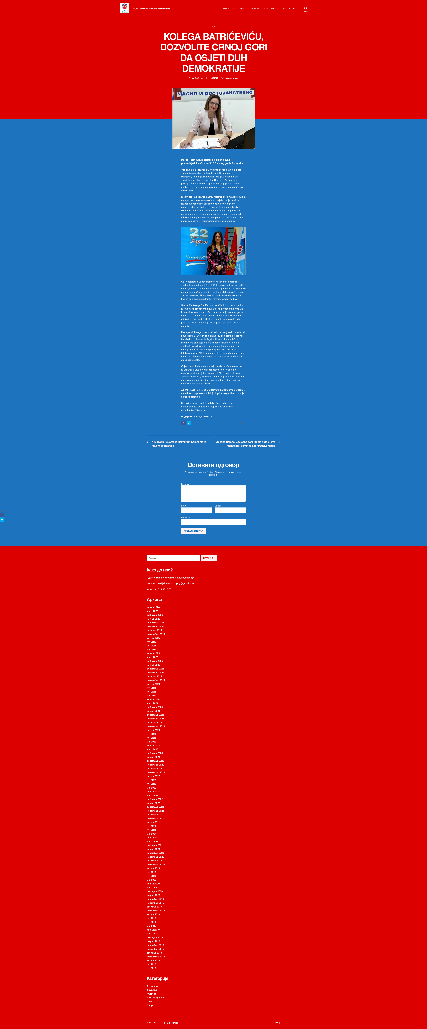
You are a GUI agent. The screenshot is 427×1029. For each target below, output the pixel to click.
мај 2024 (151, 695)
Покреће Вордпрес (169, 1022)
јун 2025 (151, 645)
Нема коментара (231, 78)
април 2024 (153, 699)
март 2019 (152, 933)
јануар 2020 (153, 895)
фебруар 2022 (155, 799)
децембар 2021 (155, 806)
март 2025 (152, 657)
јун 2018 (151, 968)
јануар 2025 (153, 664)
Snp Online (199, 78)
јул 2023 (151, 733)
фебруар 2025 (155, 660)
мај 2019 (151, 925)
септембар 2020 (156, 864)
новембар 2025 (155, 626)
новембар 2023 (155, 718)
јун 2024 (151, 691)
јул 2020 (151, 872)
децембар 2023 (155, 714)
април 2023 (153, 745)
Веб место (185, 517)
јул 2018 (151, 964)
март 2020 (152, 887)
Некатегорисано (156, 997)
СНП (235, 8)
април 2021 (153, 837)
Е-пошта (219, 506)
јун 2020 (151, 875)
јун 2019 (151, 922)
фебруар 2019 (155, 937)
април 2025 (153, 653)
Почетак (226, 8)
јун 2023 (151, 737)
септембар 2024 (156, 680)
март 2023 (152, 749)
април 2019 (153, 929)
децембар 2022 (155, 760)
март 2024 (152, 703)
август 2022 (153, 776)
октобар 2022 (154, 768)
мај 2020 (151, 879)
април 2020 (153, 883)
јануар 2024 (153, 710)
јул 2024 (151, 687)
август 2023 (153, 730)
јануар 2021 (153, 849)
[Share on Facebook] (183, 423)
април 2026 (153, 607)
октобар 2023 (154, 722)
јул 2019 (151, 918)
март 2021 (152, 841)
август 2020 (153, 868)
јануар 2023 (153, 757)
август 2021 (153, 822)
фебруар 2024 (155, 707)
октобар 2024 (154, 676)
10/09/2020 (213, 78)
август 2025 (153, 637)
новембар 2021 (155, 810)
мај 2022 (151, 787)
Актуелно (244, 8)
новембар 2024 (155, 672)
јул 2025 (151, 641)
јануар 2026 (153, 618)
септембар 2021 (156, 818)
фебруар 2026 (155, 614)
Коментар (185, 484)
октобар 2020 (154, 860)
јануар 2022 (153, 803)
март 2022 (152, 795)
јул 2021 (151, 826)
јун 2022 (151, 783)
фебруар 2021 (155, 845)
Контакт (292, 8)
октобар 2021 (154, 814)
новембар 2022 (155, 764)
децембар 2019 (155, 898)
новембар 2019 (155, 902)
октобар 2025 (154, 630)
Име (183, 506)
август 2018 (153, 960)
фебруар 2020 (155, 891)
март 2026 (152, 611)
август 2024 (153, 684)
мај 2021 (151, 833)
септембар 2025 (156, 634)
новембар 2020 (155, 856)
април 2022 (153, 791)
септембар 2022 (156, 772)
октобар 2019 (154, 906)
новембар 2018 (155, 948)
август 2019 (153, 914)
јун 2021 (151, 829)
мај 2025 (151, 649)
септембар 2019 (156, 910)
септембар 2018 (156, 956)
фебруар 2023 (155, 753)
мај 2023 (151, 741)
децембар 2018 (155, 945)
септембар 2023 (156, 726)
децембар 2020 (155, 852)
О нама (282, 8)
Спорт (274, 8)
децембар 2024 (155, 668)
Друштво (255, 8)
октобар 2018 (154, 952)
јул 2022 (151, 780)
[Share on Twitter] (189, 423)
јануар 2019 (153, 941)
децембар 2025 (155, 622)
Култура (265, 8)
